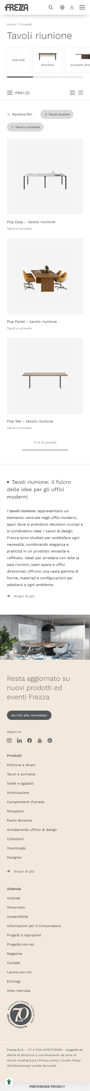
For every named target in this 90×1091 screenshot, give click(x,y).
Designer (14, 857)
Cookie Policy (70, 1060)
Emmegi (14, 981)
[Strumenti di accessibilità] (9, 1082)
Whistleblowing (18, 1065)
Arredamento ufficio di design (32, 829)
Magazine (14, 953)
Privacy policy (48, 1060)
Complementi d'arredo (26, 801)
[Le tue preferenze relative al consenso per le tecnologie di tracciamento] (47, 1086)
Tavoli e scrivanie (21, 774)
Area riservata (18, 990)
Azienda (13, 897)
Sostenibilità (17, 916)
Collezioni (15, 838)
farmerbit (49, 1065)
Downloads (16, 848)
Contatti (13, 962)
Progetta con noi (20, 944)
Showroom (16, 907)
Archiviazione (18, 792)
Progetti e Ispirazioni (24, 934)
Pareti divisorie (19, 820)
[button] (51, 7)
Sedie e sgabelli (20, 783)
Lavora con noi (19, 971)
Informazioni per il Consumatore (34, 925)
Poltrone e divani (21, 764)
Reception (15, 811)
